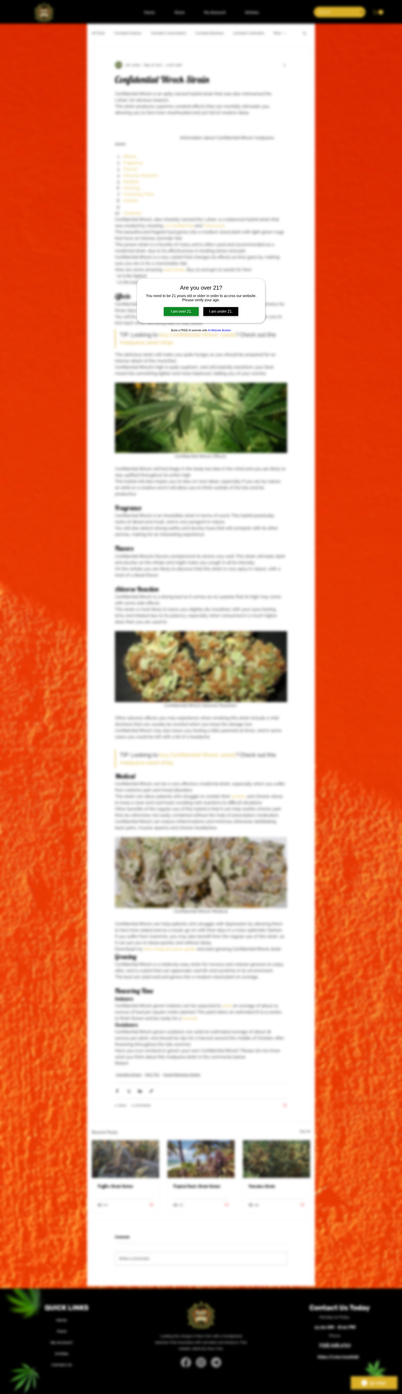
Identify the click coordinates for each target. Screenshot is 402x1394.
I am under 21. (221, 311)
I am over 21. (181, 311)
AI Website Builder (219, 330)
